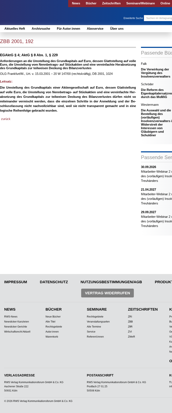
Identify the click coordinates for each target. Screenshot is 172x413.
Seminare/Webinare (140, 3)
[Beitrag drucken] (49, 42)
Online (165, 3)
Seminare (97, 309)
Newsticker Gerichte (15, 326)
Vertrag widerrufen (107, 293)
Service (91, 331)
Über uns (117, 28)
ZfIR (130, 326)
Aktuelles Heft (14, 28)
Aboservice (95, 28)
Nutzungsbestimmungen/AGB (111, 282)
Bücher (91, 3)
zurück (5, 119)
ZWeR (131, 336)
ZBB (130, 321)
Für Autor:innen (68, 28)
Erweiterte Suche (133, 18)
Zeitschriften (111, 3)
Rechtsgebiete (54, 326)
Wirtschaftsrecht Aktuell (17, 331)
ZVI (130, 331)
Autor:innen (52, 331)
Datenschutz (54, 282)
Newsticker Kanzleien (16, 321)
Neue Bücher (53, 316)
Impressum (15, 282)
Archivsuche (41, 28)
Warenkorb (52, 336)
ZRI (130, 316)
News (76, 3)
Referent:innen (95, 336)
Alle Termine (94, 326)
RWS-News (10, 316)
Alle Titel (50, 321)
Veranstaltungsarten (98, 321)
